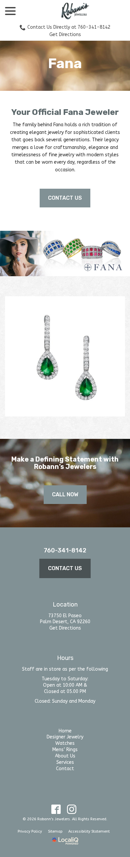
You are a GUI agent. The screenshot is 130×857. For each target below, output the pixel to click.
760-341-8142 (65, 550)
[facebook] (56, 809)
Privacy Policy (30, 831)
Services (65, 762)
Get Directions (65, 34)
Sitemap (55, 831)
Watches (65, 743)
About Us (65, 756)
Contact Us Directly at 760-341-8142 (68, 27)
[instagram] (71, 809)
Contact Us (65, 198)
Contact (65, 769)
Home (65, 731)
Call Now (65, 494)
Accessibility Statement (89, 831)
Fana (65, 63)
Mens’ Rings (65, 749)
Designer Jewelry (65, 737)
